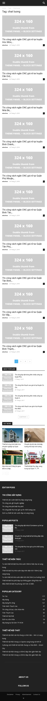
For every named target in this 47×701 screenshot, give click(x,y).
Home (4, 8)
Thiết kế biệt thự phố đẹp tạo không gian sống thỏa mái (22, 580)
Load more (22, 417)
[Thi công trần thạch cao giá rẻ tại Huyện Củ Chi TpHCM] (7, 388)
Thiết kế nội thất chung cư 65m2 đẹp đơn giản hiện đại (21, 652)
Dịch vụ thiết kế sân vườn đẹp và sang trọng (18, 513)
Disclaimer (10, 694)
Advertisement (26, 694)
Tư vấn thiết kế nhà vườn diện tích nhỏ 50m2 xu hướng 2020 (23, 577)
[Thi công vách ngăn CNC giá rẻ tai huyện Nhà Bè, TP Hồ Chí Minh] (23, 94)
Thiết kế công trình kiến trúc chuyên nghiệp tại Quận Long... (11, 446)
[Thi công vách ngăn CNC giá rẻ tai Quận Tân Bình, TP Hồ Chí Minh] (23, 264)
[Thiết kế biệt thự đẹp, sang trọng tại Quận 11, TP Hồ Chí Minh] (34, 457)
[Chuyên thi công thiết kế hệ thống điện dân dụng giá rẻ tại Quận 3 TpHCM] (7, 539)
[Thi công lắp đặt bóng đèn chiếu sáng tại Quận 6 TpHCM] (7, 398)
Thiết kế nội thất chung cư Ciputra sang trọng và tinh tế (21, 642)
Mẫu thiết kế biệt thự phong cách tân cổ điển (18, 584)
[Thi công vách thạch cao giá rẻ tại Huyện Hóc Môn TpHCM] (7, 409)
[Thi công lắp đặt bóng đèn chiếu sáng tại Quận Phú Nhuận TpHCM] (7, 377)
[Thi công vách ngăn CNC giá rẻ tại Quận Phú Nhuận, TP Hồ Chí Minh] (23, 162)
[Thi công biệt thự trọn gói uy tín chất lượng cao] (7, 549)
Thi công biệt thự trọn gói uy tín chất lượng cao (18, 510)
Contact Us (36, 694)
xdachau (5, 45)
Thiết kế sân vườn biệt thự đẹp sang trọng (17, 500)
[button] (3, 3)
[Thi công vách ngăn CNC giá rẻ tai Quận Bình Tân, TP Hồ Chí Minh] (23, 196)
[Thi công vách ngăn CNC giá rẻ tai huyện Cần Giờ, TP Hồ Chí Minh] (23, 60)
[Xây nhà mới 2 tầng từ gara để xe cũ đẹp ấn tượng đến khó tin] (12, 457)
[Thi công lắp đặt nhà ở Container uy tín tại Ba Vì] (7, 528)
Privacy (18, 694)
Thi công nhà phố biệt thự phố (12, 506)
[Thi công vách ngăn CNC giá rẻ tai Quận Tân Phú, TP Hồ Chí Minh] (23, 230)
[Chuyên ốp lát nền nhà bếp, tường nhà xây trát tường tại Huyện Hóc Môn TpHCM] (34, 435)
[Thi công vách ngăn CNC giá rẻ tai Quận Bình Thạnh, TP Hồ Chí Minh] (23, 332)
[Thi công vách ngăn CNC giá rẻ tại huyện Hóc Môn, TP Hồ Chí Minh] (23, 26)
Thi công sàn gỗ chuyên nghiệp (13, 503)
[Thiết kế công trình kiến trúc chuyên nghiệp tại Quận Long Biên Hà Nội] (12, 435)
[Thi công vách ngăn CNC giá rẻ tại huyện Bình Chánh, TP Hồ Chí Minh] (23, 128)
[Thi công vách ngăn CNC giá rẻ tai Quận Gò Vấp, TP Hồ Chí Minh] (23, 298)
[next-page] (30, 361)
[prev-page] (3, 473)
